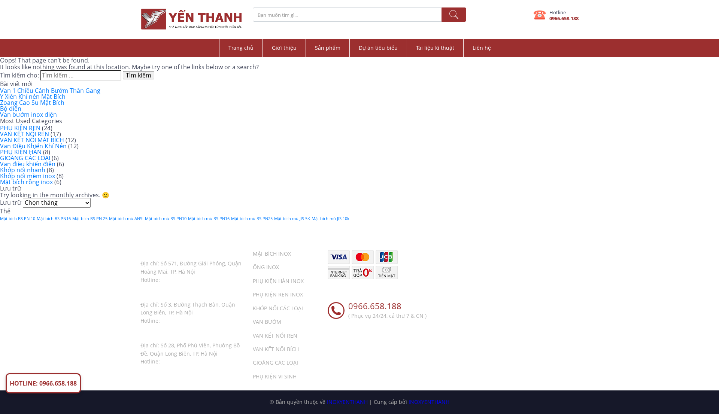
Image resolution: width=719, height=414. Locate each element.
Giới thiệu (284, 47)
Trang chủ (241, 47)
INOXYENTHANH (347, 401)
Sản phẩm (327, 47)
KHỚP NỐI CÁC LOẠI (278, 308)
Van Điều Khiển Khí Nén (33, 146)
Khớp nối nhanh (22, 170)
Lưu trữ (10, 203)
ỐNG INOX (266, 267)
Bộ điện (10, 108)
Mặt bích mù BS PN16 (209, 218)
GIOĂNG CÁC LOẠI (25, 158)
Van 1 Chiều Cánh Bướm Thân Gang (50, 90)
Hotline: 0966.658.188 (43, 383)
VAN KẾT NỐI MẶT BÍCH (32, 140)
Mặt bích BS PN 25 (89, 218)
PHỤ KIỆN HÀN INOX (278, 280)
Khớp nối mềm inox (27, 176)
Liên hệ (482, 47)
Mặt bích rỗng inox (26, 182)
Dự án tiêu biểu (378, 47)
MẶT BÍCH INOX (272, 253)
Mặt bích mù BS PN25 (252, 218)
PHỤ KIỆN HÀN (21, 152)
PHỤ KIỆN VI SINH (275, 376)
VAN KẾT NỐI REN (24, 134)
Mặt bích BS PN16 (54, 218)
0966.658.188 (564, 18)
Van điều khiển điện (27, 164)
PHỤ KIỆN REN (20, 128)
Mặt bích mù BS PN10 (165, 218)
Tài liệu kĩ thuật (435, 47)
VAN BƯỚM (267, 321)
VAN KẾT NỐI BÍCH (276, 349)
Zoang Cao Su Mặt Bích (32, 102)
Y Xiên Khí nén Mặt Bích (33, 96)
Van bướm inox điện (28, 114)
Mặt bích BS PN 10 (17, 218)
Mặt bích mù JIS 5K (292, 218)
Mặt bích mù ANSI (126, 218)
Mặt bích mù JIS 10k (330, 218)
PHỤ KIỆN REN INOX (278, 294)
